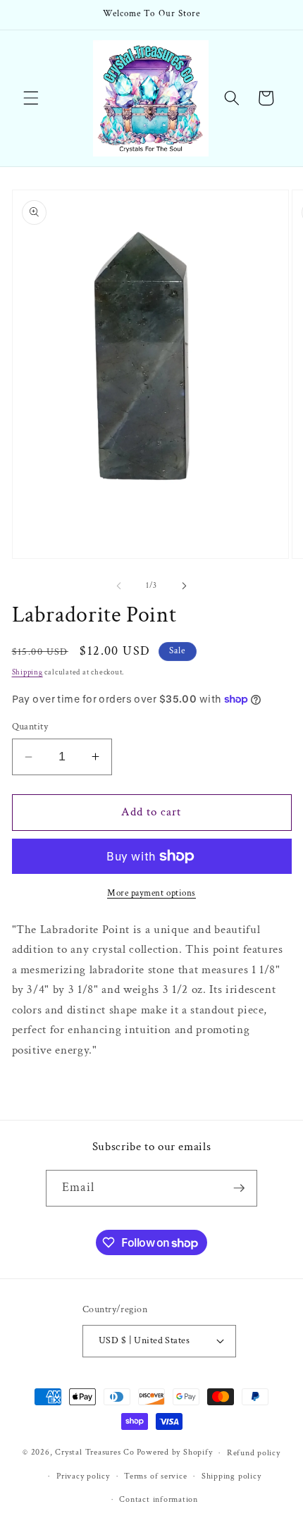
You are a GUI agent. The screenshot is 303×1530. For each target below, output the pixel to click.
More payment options (151, 893)
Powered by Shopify (175, 1453)
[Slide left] (119, 585)
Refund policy (253, 1453)
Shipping (27, 672)
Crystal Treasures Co (94, 1453)
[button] (31, 98)
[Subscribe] (239, 1188)
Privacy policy (83, 1476)
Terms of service (155, 1476)
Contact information (158, 1499)
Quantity (30, 726)
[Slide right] (183, 585)
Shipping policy (231, 1476)
